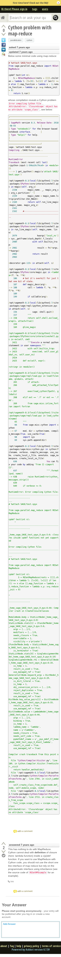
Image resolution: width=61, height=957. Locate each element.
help (18, 946)
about (3, 946)
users (45, 9)
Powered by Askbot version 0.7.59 (30, 949)
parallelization (15, 40)
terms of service (51, 946)
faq (12, 946)
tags (34, 9)
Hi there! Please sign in (14, 9)
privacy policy (31, 946)
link (12, 881)
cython (29, 40)
